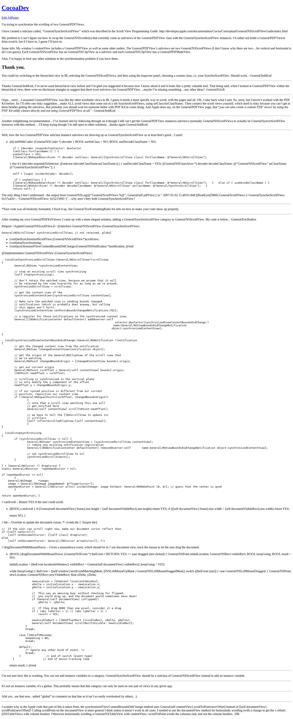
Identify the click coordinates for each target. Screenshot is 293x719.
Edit (4, 17)
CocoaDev (15, 7)
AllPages (13, 17)
